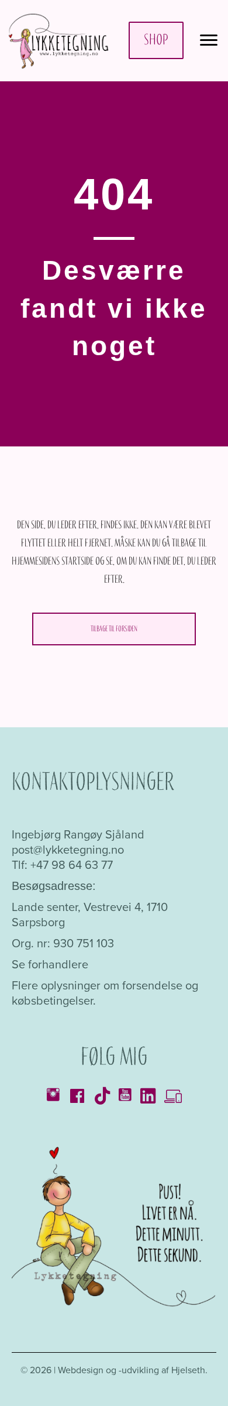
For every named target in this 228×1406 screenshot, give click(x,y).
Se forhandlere (50, 964)
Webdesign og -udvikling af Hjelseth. (133, 1370)
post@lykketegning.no (68, 849)
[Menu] (208, 40)
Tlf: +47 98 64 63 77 (62, 865)
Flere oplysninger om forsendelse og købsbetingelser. (105, 993)
